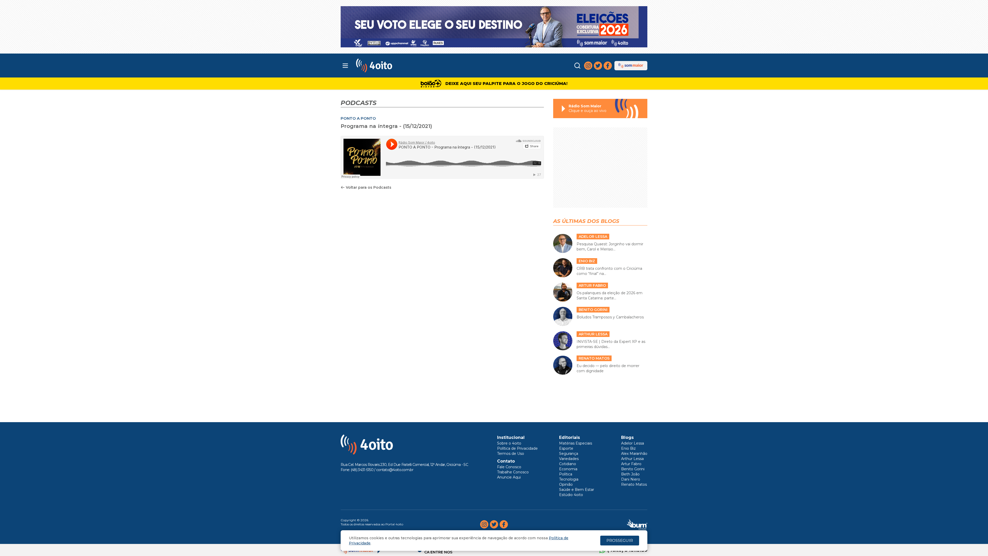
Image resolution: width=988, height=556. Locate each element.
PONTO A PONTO (358, 118)
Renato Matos (634, 484)
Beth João (630, 474)
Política (565, 474)
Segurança (568, 453)
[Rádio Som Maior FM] (630, 65)
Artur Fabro (631, 464)
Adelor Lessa (632, 443)
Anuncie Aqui (509, 477)
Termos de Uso (510, 453)
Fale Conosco (509, 467)
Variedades (569, 458)
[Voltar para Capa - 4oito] (397, 65)
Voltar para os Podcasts (368, 187)
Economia (568, 469)
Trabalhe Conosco (513, 472)
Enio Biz (628, 448)
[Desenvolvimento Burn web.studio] (637, 524)
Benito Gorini (633, 469)
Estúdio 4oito (571, 494)
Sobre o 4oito (509, 443)
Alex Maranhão (634, 453)
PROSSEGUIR (619, 540)
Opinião (566, 484)
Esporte (566, 448)
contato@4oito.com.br (394, 469)
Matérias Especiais (575, 443)
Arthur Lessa (632, 458)
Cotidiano (567, 464)
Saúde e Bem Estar (576, 489)
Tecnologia (568, 479)
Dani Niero (630, 479)
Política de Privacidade (517, 448)
